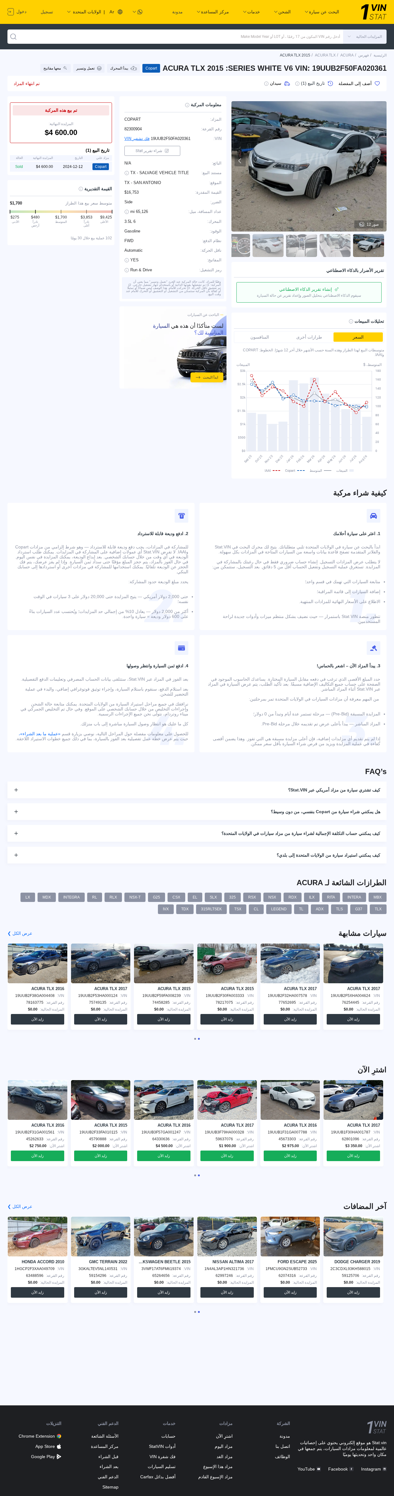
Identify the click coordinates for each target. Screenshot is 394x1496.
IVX (166, 909)
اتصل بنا (282, 1446)
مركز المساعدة (105, 1446)
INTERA (354, 897)
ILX (312, 897)
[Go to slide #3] (301, 245)
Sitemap (110, 1487)
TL (301, 909)
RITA (331, 897)
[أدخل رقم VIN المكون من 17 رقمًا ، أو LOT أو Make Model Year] (13, 36)
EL (195, 897)
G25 (156, 897)
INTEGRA (71, 897)
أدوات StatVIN (162, 1446)
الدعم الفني (108, 1476)
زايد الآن (353, 1019)
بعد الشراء (109, 1466)
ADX (320, 909)
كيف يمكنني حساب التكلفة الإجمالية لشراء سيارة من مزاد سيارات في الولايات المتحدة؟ (301, 833)
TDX (185, 909)
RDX (293, 897)
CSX (176, 897)
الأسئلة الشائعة (105, 1436)
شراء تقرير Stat (149, 150)
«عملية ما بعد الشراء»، (39, 733)
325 (232, 897)
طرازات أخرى (309, 337)
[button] (365, 36)
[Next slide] (377, 160)
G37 (358, 909)
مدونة (177, 11)
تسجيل (47, 11)
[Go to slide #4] (268, 245)
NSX (272, 897)
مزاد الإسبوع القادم (215, 1476)
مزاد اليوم (224, 1446)
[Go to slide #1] (368, 245)
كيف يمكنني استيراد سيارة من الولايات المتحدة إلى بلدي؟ (328, 855)
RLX (113, 897)
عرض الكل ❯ (19, 933)
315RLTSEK (211, 909)
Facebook (338, 1469)
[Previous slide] (240, 160)
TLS (339, 909)
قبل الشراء (108, 1456)
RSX (252, 897)
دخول (20, 11)
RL (94, 897)
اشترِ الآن (224, 1436)
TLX (378, 909)
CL (256, 909)
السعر (358, 337)
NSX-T (135, 897)
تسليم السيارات (162, 1466)
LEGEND (279, 909)
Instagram (371, 1469)
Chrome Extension (37, 1436)
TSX (237, 909)
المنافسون (259, 337)
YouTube (306, 1469)
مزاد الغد (225, 1456)
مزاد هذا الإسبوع (218, 1466)
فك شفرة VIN (163, 1456)
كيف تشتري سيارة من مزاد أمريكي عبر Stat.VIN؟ (334, 789)
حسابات (168, 1436)
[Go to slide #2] (335, 245)
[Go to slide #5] (234, 245)
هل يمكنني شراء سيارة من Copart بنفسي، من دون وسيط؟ (325, 811)
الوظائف (282, 1456)
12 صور (373, 224)
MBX (378, 897)
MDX (47, 897)
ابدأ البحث (210, 377)
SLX (213, 897)
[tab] (199, 1039)
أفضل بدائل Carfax (158, 1476)
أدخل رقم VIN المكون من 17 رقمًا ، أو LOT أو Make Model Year (290, 36)
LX (27, 897)
